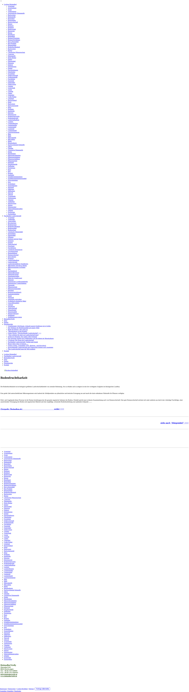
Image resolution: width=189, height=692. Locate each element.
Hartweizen (11, 104)
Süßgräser (11, 189)
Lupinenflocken (13, 123)
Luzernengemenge (13, 132)
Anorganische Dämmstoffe (16, 13)
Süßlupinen (11, 191)
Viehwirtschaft (12, 308)
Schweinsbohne (13, 180)
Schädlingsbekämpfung (15, 177)
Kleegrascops (12, 114)
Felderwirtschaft (13, 75)
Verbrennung (12, 198)
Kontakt (6, 351)
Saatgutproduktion (13, 294)
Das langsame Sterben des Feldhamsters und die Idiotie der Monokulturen (31, 338)
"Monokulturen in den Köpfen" (17, 331)
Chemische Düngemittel (15, 232)
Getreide (10, 91)
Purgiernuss (11, 168)
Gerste (10, 90)
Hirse (9, 107)
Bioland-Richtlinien (14, 40)
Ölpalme (10, 148)
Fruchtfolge (11, 79)
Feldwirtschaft (12, 244)
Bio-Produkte (12, 43)
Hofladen (11, 109)
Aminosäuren (12, 11)
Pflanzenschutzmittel (14, 289)
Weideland (11, 315)
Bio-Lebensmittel (13, 42)
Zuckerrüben (12, 214)
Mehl (9, 136)
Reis (9, 171)
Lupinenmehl (12, 127)
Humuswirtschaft (13, 255)
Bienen (10, 24)
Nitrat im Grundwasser (15, 278)
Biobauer (11, 26)
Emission (11, 241)
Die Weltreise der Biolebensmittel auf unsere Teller (23, 328)
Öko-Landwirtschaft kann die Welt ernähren (21, 349)
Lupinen (10, 122)
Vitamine (10, 200)
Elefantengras (12, 66)
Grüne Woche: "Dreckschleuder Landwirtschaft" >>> (24, 333)
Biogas (10, 33)
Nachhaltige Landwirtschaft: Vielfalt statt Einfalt (23, 342)
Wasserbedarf (12, 310)
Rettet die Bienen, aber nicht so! (18, 329)
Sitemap (31, 689)
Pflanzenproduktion (14, 157)
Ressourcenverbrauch (14, 292)
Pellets (10, 152)
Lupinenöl (11, 129)
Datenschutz (12, 689)
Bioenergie (11, 31)
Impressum (3, 689)
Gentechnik (11, 88)
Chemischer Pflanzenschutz (16, 52)
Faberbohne (11, 72)
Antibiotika (11, 219)
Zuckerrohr (11, 212)
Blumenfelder (12, 45)
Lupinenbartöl (12, 130)
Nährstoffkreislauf (13, 273)
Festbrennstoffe (12, 77)
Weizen (10, 205)
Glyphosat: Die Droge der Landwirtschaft (21, 340)
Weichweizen (12, 203)
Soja (9, 182)
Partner (6, 322)
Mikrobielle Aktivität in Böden (17, 265)
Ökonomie (11, 285)
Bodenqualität (12, 228)
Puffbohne (11, 166)
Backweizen (12, 15)
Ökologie (11, 280)
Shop (5, 321)
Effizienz (10, 237)
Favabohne (11, 74)
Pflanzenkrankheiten (14, 155)
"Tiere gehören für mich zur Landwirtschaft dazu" (23, 335)
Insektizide (11, 111)
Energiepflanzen (13, 70)
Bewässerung (12, 223)
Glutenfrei (11, 95)
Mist (9, 269)
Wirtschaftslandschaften (15, 209)
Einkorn (10, 65)
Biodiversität (12, 29)
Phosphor (11, 290)
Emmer (10, 68)
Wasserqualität (12, 312)
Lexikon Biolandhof (10, 4)
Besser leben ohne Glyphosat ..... (18, 344)
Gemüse (10, 86)
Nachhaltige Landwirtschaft (12, 216)
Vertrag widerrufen (42, 689)
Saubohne (11, 175)
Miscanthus (11, 139)
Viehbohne (11, 201)
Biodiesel (11, 27)
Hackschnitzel (12, 100)
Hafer (9, 102)
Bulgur (10, 50)
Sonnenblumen (12, 185)
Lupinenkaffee (12, 125)
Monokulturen (12, 143)
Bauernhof (11, 18)
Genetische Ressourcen (15, 249)
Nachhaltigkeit (12, 271)
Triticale (10, 194)
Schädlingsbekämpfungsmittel (17, 178)
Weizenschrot (12, 207)
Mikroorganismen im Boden (16, 267)
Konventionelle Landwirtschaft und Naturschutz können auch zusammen (30, 347)
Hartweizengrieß (13, 106)
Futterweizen (12, 84)
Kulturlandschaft (13, 118)
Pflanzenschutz (12, 161)
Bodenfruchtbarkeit (14, 47)
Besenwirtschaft (13, 22)
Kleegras (10, 113)
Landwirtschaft (12, 262)
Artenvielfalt (12, 221)
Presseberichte (8, 324)
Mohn (10, 141)
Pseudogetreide (12, 164)
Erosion (10, 242)
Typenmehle (12, 196)
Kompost (11, 258)
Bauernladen (12, 20)
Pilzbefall (11, 162)
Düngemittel (12, 61)
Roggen (10, 173)
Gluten (10, 93)
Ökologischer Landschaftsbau (17, 283)
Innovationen (12, 257)
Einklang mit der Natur (15, 239)
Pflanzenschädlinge (14, 159)
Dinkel (10, 59)
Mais (9, 134)
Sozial (10, 296)
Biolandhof (11, 36)
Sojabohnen (11, 184)
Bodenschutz (12, 230)
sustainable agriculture (15, 299)
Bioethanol (11, 34)
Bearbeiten (17, 691)
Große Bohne (12, 97)
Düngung (11, 63)
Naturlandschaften (13, 276)
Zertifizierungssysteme (15, 317)
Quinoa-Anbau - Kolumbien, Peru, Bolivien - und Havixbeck (27, 345)
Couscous (11, 54)
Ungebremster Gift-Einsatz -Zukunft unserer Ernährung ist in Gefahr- (29, 326)
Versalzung (11, 306)
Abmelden (10, 691)
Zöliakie (10, 210)
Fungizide (11, 81)
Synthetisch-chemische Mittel (17, 301)
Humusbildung (12, 253)
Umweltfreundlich (13, 303)
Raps (9, 169)
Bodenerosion (12, 225)
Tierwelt (10, 193)
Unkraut (10, 305)
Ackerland (11, 6)
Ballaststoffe (12, 17)
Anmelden (3, 691)
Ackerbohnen (12, 8)
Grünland (11, 98)
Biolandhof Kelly (9, 319)
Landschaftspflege (13, 120)
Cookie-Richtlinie (22, 689)
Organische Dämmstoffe (15, 150)
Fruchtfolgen (12, 248)
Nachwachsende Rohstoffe (16, 145)
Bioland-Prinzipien (14, 38)
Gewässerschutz (13, 251)
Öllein (10, 146)
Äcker (10, 10)
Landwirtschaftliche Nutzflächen (18, 264)
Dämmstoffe (12, 56)
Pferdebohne (12, 153)
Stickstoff (11, 187)
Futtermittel (11, 82)
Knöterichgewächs (13, 116)
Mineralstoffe (12, 137)
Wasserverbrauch (13, 313)
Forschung (11, 246)
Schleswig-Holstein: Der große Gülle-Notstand (22, 337)
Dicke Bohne (12, 58)
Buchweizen (12, 49)
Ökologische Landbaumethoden (18, 281)
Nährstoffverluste (13, 274)
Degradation (12, 233)
